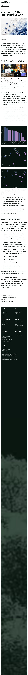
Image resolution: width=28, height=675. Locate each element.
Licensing (4, 321)
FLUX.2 (3, 313)
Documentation (18, 311)
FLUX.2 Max (4, 312)
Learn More (17, 333)
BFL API (11, 222)
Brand (16, 326)
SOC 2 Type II (7, 341)
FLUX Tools (4, 316)
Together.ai (20, 211)
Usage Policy (5, 350)
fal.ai (8, 213)
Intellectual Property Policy (9, 353)
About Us (4, 333)
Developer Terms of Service (9, 354)
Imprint (4, 348)
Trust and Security (6, 336)
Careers (4, 335)
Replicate (3, 213)
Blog (16, 324)
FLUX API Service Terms (8, 355)
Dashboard (17, 312)
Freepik (14, 213)
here (7, 287)
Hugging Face (5, 323)
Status (16, 313)
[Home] (6, 2)
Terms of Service (6, 349)
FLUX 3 (3, 311)
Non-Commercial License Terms (9, 358)
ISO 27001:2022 (7, 339)
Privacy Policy (5, 351)
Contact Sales (18, 335)
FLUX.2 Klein (5, 314)
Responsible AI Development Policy (10, 359)
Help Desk (17, 323)
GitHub (3, 324)
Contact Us (4, 337)
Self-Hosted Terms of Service (9, 357)
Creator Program (19, 325)
